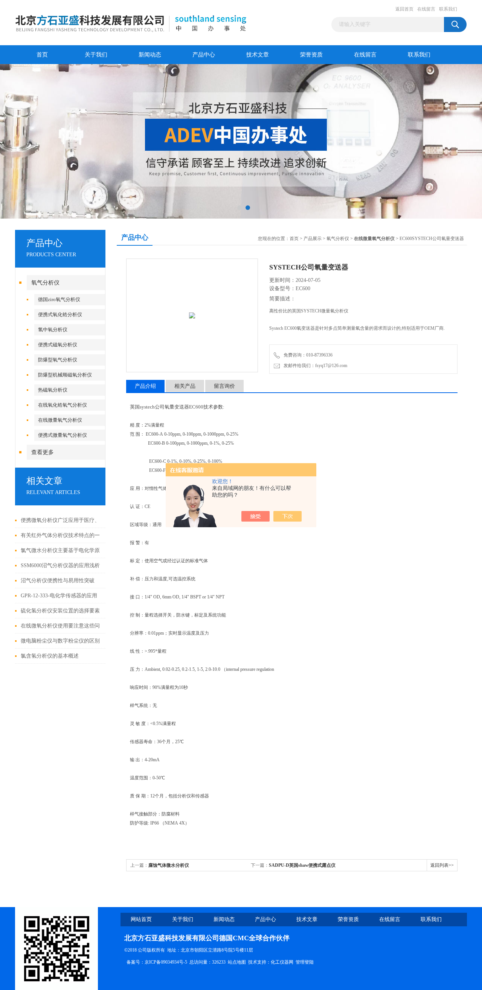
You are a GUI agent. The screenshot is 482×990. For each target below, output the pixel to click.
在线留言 (426, 9)
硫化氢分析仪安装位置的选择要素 (60, 611)
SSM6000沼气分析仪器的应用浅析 (60, 565)
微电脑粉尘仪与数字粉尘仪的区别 (60, 641)
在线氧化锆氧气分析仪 (62, 405)
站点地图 (237, 962)
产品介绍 (145, 386)
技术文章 (257, 55)
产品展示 (313, 238)
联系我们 (448, 9)
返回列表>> (442, 865)
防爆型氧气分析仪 (57, 360)
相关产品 (184, 386)
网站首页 (141, 919)
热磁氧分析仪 (52, 390)
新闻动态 (150, 55)
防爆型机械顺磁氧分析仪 (65, 375)
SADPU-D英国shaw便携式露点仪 (302, 865)
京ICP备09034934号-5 (166, 962)
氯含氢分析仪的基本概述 (50, 656)
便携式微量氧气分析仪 (62, 435)
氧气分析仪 (45, 283)
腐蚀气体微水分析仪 (168, 865)
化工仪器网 (282, 962)
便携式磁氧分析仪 (57, 344)
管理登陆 (305, 962)
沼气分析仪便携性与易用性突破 (58, 580)
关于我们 (96, 55)
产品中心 (203, 55)
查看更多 (42, 452)
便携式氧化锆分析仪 (60, 314)
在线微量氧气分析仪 (60, 420)
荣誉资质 (311, 55)
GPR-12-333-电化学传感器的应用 (59, 595)
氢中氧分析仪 (52, 329)
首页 (42, 55)
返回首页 (404, 9)
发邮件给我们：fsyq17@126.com (314, 365)
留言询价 (224, 386)
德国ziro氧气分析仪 (59, 299)
